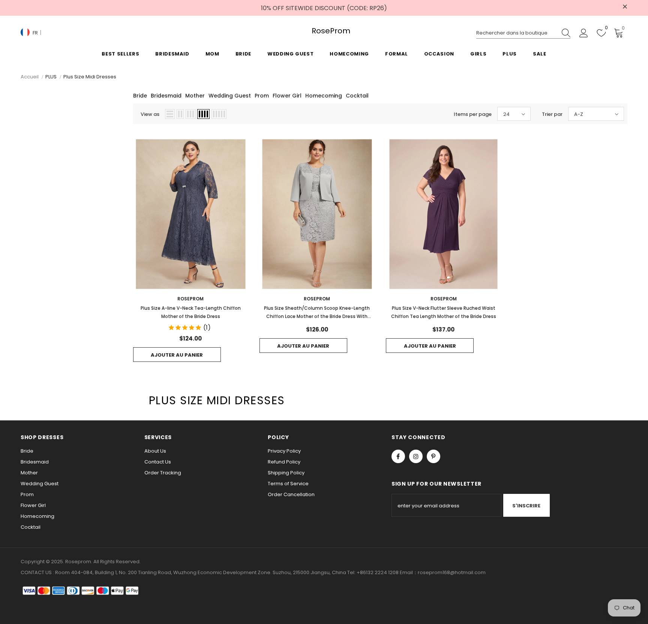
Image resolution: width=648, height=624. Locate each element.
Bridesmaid (166, 95)
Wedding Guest (229, 95)
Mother (195, 95)
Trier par (552, 114)
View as (150, 114)
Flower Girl (287, 95)
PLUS (51, 76)
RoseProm (324, 31)
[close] (624, 7)
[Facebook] (398, 456)
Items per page (473, 114)
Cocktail (357, 95)
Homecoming (323, 95)
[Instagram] (416, 456)
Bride (140, 95)
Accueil (30, 76)
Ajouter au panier (177, 354)
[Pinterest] (433, 456)
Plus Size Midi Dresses (89, 76)
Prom (262, 95)
